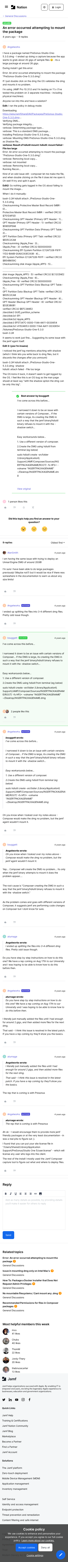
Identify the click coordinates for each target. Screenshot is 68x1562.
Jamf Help (7, 1415)
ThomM (16, 1349)
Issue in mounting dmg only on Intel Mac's (26, 1270)
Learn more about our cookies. (37, 1540)
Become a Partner (11, 1441)
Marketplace (9, 1436)
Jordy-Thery (18, 1358)
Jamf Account (9, 1452)
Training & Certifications (15, 1420)
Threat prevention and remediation (21, 1514)
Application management (15, 1483)
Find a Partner (9, 1446)
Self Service (8, 1499)
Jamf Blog (7, 1431)
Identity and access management (20, 1504)
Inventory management (14, 1488)
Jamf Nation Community (15, 1425)
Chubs (15, 1339)
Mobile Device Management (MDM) (21, 1478)
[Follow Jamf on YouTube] (16, 1399)
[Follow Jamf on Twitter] (3, 1399)
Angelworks (13, 46)
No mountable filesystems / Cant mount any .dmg (30, 1293)
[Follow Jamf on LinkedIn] (10, 1399)
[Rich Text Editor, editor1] (34, 1213)
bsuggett (12, 637)
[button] (6, 7)
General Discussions (15, 16)
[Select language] (44, 7)
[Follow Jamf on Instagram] (23, 1399)
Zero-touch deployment (15, 1473)
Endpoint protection (12, 1509)
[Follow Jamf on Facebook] (29, 1399)
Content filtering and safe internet (20, 1520)
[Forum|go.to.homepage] (19, 7)
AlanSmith (12, 552)
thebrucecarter (20, 1368)
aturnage (12, 936)
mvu (14, 1330)
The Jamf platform (12, 1467)
